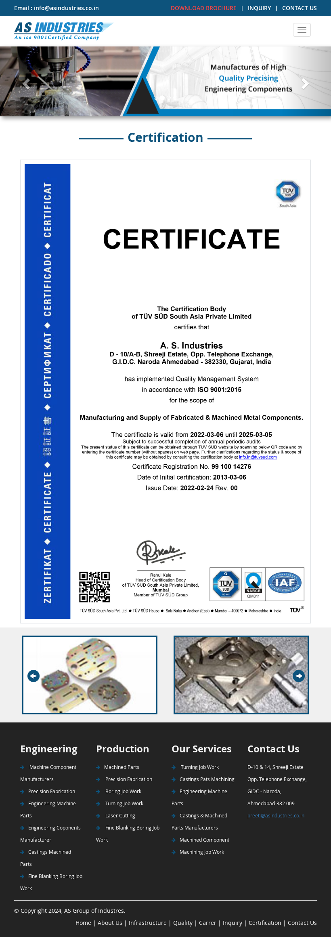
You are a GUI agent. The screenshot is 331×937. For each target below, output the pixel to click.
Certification (265, 922)
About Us (109, 922)
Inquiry (232, 922)
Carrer (207, 922)
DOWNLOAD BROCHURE (204, 8)
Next (301, 676)
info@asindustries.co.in (65, 8)
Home (83, 922)
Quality (182, 922)
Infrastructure (148, 922)
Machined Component (204, 839)
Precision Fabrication (51, 791)
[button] (25, 81)
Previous (41, 676)
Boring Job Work (122, 791)
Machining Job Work (202, 852)
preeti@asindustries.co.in (275, 815)
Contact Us (302, 922)
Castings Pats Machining (207, 779)
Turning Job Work (123, 803)
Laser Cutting (119, 815)
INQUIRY (259, 8)
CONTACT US (299, 8)
